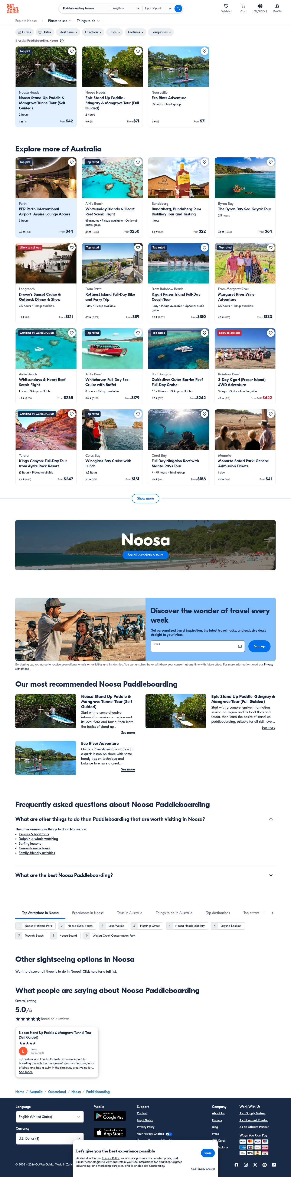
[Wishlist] (226, 6)
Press (215, 1134)
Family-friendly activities (37, 853)
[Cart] (243, 6)
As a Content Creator (253, 1120)
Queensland (57, 1092)
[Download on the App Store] (110, 1133)
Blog (215, 1127)
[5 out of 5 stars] (28, 1019)
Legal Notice (145, 1120)
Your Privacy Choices (151, 1134)
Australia (36, 1092)
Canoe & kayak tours (34, 848)
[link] (46, 86)
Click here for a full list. (100, 972)
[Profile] (277, 6)
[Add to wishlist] (72, 51)
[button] (46, 86)
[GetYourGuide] (13, 8)
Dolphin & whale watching (38, 839)
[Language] (260, 6)
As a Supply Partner (252, 1113)
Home (19, 1092)
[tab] (40, 913)
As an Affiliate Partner (254, 1127)
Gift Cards (219, 1140)
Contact (142, 1113)
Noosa (76, 1092)
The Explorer (220, 1147)
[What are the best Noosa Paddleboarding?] (271, 875)
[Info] (62, 41)
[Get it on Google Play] (110, 1116)
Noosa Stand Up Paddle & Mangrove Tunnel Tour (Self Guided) (55, 1035)
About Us (218, 1113)
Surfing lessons (30, 844)
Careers (217, 1120)
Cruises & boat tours (34, 834)
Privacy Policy (145, 1127)
